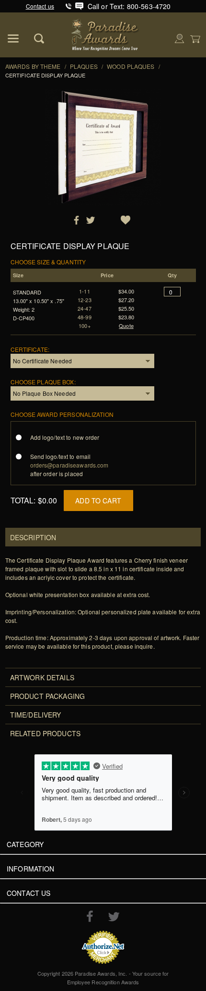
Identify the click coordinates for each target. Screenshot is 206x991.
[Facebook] (90, 916)
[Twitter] (114, 916)
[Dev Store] (105, 34)
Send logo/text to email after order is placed (69, 465)
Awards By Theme (33, 66)
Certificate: (30, 349)
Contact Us (28, 893)
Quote (126, 325)
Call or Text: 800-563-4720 (129, 6)
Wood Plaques (130, 66)
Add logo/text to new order (65, 437)
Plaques (84, 66)
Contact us (40, 6)
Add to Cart (98, 500)
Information (31, 868)
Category (25, 844)
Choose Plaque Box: (43, 382)
